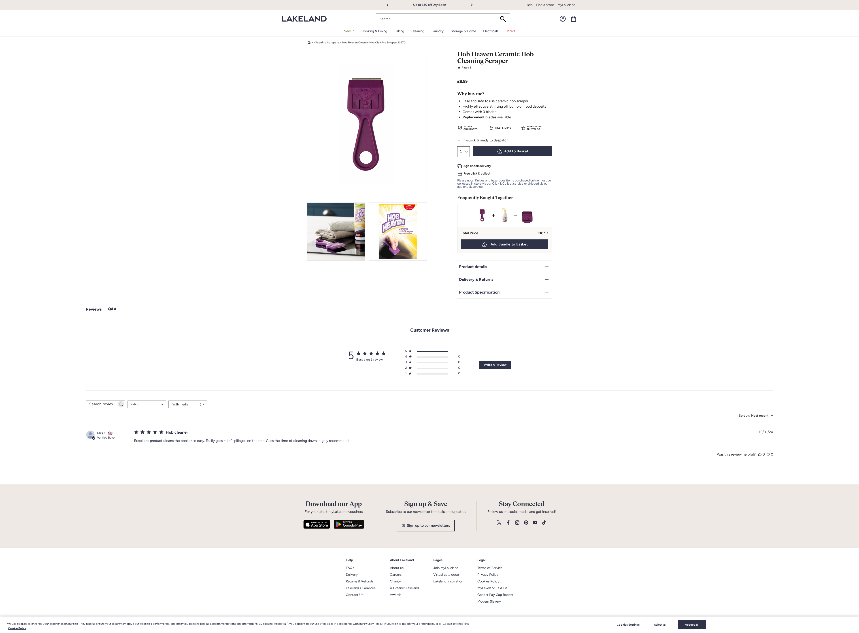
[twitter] (499, 523)
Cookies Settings (628, 624)
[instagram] (517, 523)
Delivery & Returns (476, 279)
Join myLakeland (445, 568)
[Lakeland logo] (304, 19)
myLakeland (566, 5)
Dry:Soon (439, 5)
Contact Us (354, 595)
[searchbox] (101, 404)
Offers (510, 31)
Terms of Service (489, 568)
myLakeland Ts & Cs (492, 588)
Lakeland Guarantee (361, 588)
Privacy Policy (487, 575)
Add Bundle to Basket (509, 244)
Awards (395, 595)
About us (397, 568)
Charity (395, 581)
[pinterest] (526, 523)
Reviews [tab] (94, 309)
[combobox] (443, 18)
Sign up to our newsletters (428, 525)
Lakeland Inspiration (448, 581)
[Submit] (504, 19)
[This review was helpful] (759, 454)
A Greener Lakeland (404, 588)
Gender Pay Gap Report (495, 595)
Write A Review (495, 365)
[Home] (309, 42)
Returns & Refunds (360, 581)
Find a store (545, 5)
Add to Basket (516, 151)
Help (529, 5)
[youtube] (535, 523)
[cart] (573, 18)
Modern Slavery (489, 601)
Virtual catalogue (446, 575)
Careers (396, 575)
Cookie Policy (17, 628)
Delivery (352, 575)
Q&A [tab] (112, 309)
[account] (562, 18)
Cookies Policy (488, 581)
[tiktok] (544, 523)
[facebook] (508, 523)
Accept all (691, 624)
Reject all (660, 624)
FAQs (350, 568)
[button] (390, 5)
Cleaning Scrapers (326, 42)
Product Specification (479, 292)
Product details (473, 266)
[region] (429, 625)
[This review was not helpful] (768, 454)
